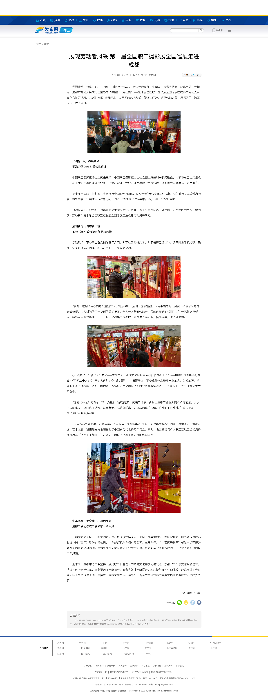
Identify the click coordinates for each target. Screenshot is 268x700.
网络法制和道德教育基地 (162, 672)
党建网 (104, 648)
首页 (38, 44)
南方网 (60, 653)
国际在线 (149, 642)
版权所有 (157, 665)
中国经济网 (128, 653)
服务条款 (111, 665)
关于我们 (88, 665)
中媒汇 (148, 653)
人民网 (60, 642)
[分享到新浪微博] (186, 602)
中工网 (126, 648)
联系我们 (180, 665)
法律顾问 (100, 665)
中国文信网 (106, 653)
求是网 (170, 642)
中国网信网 (84, 653)
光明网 (126, 642)
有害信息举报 (101, 672)
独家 (46, 44)
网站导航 (145, 665)
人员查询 (122, 665)
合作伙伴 (134, 665)
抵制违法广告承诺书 (119, 672)
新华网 (82, 642)
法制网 (191, 642)
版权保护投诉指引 (140, 672)
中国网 (104, 642)
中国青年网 (172, 648)
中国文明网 (84, 648)
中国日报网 (215, 642)
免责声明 (168, 665)
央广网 (148, 648)
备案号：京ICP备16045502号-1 (109, 684)
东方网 (191, 648)
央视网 (60, 648)
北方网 (213, 648)
